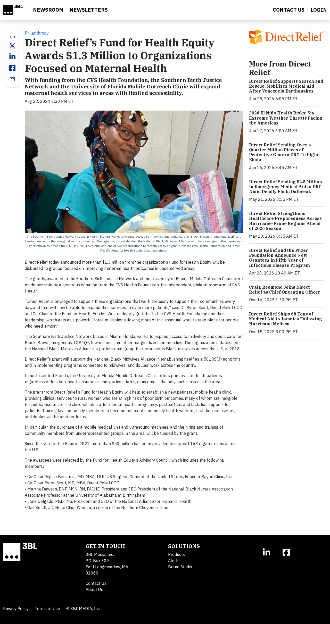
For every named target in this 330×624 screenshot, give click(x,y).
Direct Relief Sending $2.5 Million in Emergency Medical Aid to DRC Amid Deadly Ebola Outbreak (285, 186)
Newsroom (48, 9)
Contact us (288, 9)
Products (176, 554)
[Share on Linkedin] (12, 57)
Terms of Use (47, 608)
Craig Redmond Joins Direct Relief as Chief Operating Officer (285, 290)
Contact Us (96, 583)
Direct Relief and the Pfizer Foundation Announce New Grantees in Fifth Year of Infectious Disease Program (279, 258)
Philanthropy (37, 33)
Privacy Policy (16, 608)
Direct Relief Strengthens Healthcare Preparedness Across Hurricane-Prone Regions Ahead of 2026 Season (285, 221)
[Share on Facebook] (12, 68)
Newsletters (89, 9)
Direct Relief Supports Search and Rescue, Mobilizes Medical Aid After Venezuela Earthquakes (286, 86)
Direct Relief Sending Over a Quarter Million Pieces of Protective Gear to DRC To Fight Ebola (284, 152)
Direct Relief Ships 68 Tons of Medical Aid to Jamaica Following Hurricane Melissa (285, 318)
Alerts (173, 560)
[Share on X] (12, 46)
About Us (94, 589)
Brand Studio (180, 566)
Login (319, 9)
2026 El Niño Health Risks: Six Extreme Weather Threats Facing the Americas (286, 117)
